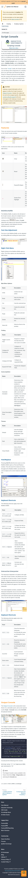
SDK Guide (4, 810)
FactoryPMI (4, 825)
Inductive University (6, 807)
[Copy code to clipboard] (25, 746)
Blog (2, 854)
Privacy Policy (5, 859)
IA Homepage (5, 852)
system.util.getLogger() (9, 97)
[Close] (27, 2)
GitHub (3, 857)
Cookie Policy (5, 862)
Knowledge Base (6, 812)
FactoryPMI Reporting (7, 828)
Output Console (7, 93)
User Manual (4, 805)
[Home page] (2, 24)
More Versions (5, 830)
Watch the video (13, 48)
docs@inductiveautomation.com (14, 870)
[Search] (25, 6)
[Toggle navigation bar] (2, 7)
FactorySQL (4, 823)
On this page (5, 32)
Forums (3, 841)
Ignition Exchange (6, 843)
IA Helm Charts (5, 814)
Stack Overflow (5, 839)
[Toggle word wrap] (22, 746)
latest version (15, 19)
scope (9, 68)
